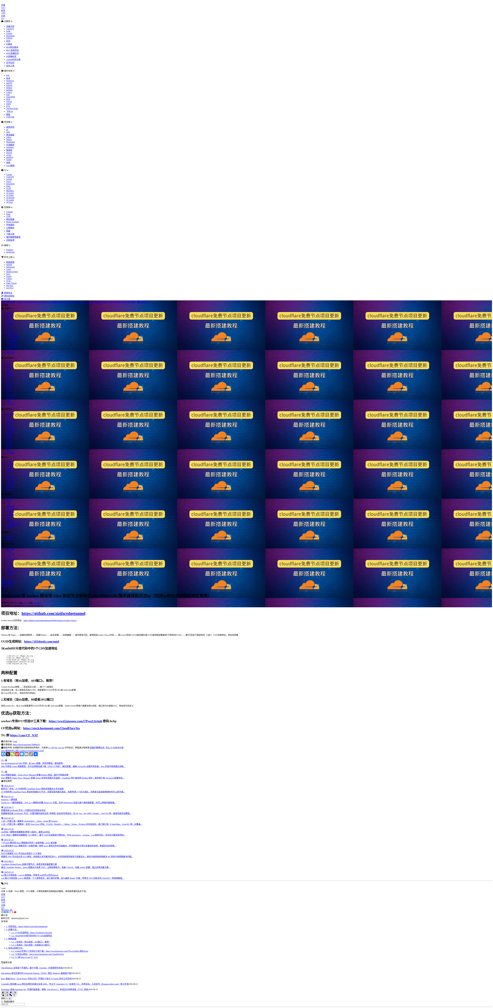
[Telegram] (5, 912)
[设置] (3, 995)
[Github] (2, 912)
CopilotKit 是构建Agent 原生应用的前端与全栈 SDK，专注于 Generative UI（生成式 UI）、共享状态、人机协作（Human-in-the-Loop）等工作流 (65, 984)
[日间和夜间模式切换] (11, 992)
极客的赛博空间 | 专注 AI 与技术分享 (106, 748)
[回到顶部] (14, 995)
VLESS (40, 751)
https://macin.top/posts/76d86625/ (26, 744)
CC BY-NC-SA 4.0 (56, 748)
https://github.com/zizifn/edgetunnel (53, 613)
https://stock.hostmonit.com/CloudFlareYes (51, 728)
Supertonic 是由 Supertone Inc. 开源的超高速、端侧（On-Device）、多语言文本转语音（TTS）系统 (44, 989)
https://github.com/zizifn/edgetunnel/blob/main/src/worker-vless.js (50, 620)
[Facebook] (7, 912)
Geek (15, 741)
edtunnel (34, 751)
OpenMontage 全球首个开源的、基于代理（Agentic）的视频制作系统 (32, 968)
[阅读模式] (3, 992)
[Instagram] (10, 912)
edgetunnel (36, 603)
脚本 (8, 751)
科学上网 (14, 751)
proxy (24, 603)
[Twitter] (12, 912)
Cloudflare (22, 751)
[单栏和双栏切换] (15, 992)
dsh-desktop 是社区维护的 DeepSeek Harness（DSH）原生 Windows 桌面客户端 (36, 973)
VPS (29, 751)
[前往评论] (10, 995)
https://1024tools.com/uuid (41, 641)
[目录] (7, 995)
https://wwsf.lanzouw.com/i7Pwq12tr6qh (75, 721)
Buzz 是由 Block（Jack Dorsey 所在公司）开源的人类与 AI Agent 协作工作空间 (36, 979)
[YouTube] (15, 912)
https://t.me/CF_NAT (24, 735)
